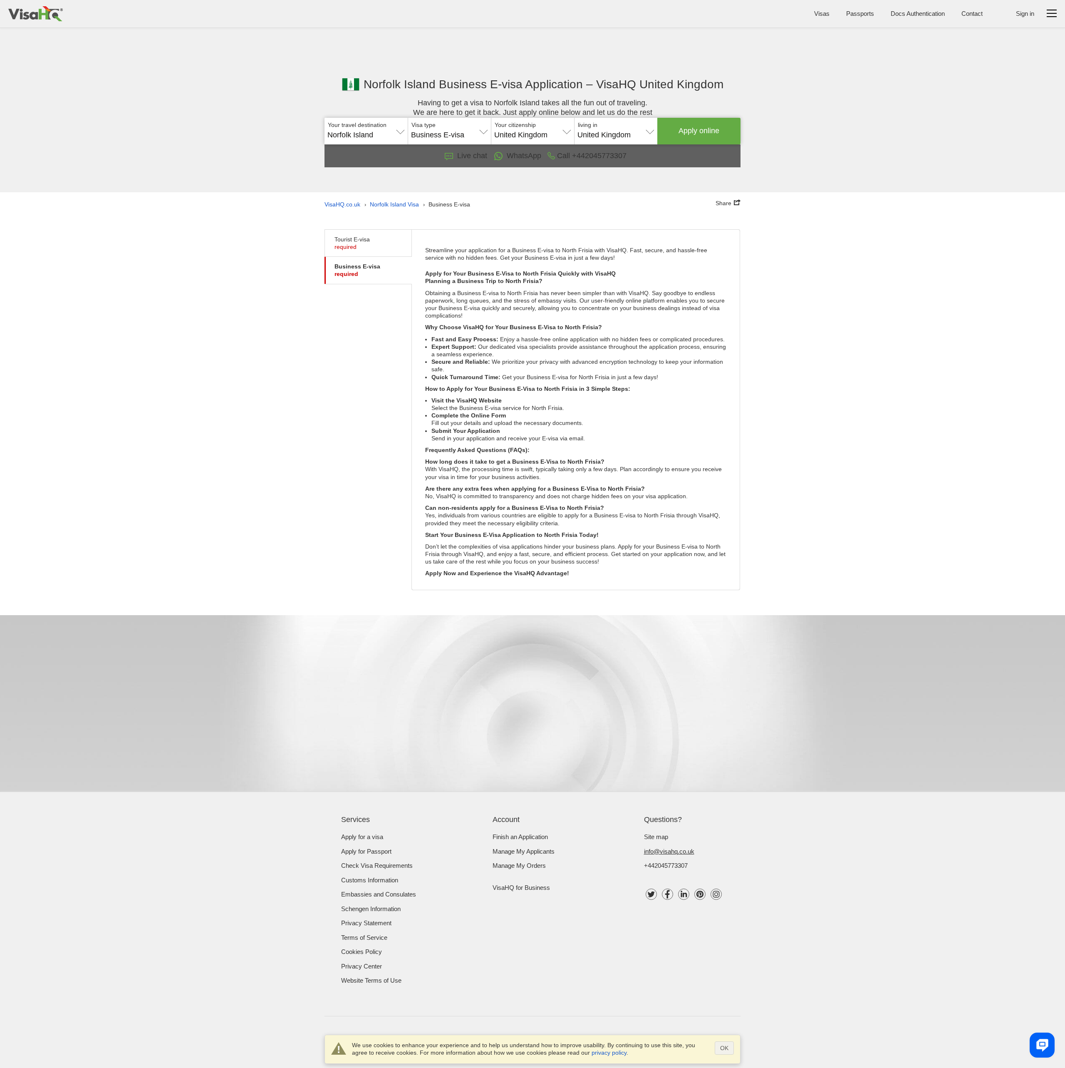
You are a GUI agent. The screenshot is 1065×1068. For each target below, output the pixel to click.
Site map (656, 836)
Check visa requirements (377, 865)
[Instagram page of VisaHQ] (716, 894)
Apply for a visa (362, 836)
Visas (822, 13)
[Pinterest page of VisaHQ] (700, 894)
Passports (860, 13)
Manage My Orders (519, 865)
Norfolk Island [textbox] (350, 135)
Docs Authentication (918, 13)
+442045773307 (666, 865)
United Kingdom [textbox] (520, 135)
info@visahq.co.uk (669, 851)
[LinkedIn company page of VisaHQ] (683, 894)
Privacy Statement (366, 922)
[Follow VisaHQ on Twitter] (651, 894)
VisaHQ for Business (521, 887)
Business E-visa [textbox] (437, 135)
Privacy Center (361, 966)
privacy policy (609, 1052)
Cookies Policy (361, 951)
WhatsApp (524, 156)
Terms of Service (364, 937)
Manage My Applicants (524, 851)
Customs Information (369, 880)
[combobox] (366, 131)
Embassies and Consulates (378, 894)
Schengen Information (371, 908)
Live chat (472, 156)
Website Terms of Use (371, 980)
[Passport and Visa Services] (35, 13)
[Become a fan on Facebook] (667, 894)
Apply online (699, 131)
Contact (972, 13)
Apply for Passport (366, 851)
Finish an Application (520, 836)
